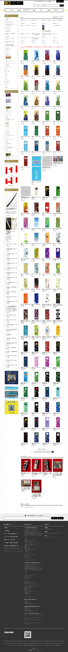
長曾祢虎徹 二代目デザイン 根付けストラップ (12, 302)
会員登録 (50, 1)
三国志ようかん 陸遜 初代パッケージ (58, 91)
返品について (26, 645)
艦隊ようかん (44, 42)
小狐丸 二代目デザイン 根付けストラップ (12, 356)
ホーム (9, 645)
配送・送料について (20, 645)
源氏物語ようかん (56, 23)
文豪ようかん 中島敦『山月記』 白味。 (58, 244)
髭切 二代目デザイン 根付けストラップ (14, 229)
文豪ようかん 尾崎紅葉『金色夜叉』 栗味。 (36, 259)
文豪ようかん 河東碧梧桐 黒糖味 (12, 351)
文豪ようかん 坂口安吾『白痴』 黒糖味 (36, 305)
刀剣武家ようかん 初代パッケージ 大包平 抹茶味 (36, 383)
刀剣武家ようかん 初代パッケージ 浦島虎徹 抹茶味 (26, 383)
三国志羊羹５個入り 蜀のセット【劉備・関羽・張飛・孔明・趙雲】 (47, 167)
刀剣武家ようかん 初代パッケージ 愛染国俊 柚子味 (58, 337)
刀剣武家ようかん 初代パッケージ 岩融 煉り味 (47, 368)
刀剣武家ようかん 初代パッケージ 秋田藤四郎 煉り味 (36, 353)
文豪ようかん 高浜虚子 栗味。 (11, 347)
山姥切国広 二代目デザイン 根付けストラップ (12, 365)
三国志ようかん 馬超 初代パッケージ (36, 76)
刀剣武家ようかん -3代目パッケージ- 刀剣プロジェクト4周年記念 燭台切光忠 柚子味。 (58, 305)
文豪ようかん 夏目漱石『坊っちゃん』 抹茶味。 (47, 229)
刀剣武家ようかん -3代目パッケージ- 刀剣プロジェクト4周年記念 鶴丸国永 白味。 (47, 305)
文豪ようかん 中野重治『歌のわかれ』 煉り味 (58, 214)
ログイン (54, 1)
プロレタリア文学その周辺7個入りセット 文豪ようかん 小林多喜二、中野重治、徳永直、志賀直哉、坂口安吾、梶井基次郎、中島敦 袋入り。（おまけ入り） (36, 495)
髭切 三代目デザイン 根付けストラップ (12, 315)
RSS (57, 645)
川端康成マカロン (9, 334)
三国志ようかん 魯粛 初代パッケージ (36, 107)
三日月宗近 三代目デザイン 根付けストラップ (12, 268)
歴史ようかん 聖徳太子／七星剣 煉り (36, 274)
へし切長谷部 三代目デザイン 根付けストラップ (12, 283)
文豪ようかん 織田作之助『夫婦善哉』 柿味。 (25, 305)
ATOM (59, 645)
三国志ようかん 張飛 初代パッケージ (25, 122)
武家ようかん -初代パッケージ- (26, 37)
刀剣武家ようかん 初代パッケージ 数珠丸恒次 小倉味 (47, 428)
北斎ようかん (44, 40)
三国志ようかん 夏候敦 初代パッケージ (58, 61)
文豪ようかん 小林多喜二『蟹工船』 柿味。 (36, 289)
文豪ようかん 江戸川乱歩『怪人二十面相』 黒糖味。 (25, 259)
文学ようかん (55, 37)
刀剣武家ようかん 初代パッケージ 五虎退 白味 (36, 413)
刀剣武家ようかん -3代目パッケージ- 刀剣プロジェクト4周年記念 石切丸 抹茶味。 (36, 337)
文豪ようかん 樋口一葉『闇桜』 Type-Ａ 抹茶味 (58, 229)
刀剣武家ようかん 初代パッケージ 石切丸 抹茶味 (58, 197)
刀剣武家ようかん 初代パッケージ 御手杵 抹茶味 (26, 398)
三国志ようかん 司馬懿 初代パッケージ (25, 76)
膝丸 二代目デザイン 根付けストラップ (12, 244)
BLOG (41, 10)
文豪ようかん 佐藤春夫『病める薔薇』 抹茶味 (12, 343)
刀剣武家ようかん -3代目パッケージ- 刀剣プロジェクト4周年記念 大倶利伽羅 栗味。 (26, 321)
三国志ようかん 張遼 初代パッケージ (47, 91)
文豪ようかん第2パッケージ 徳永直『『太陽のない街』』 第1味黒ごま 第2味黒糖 (47, 473)
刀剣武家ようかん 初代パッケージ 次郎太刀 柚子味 (36, 428)
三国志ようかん (34, 40)
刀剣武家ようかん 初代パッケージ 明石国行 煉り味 (26, 353)
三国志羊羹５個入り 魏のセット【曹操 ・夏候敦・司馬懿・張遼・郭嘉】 (58, 163)
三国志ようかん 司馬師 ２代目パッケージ (36, 152)
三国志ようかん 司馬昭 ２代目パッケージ (25, 152)
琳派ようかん (55, 40)
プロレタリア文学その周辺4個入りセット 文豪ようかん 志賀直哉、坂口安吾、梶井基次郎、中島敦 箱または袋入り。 (26, 488)
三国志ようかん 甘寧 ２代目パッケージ (58, 137)
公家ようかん (44, 23)
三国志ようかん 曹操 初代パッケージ (47, 61)
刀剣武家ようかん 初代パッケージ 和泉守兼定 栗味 (47, 353)
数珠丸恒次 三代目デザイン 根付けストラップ (12, 273)
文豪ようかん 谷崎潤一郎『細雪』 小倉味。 (26, 229)
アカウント (45, 1)
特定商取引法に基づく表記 (32, 645)
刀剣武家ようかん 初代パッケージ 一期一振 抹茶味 (26, 368)
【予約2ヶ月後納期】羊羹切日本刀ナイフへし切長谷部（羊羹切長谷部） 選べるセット (8, 232)
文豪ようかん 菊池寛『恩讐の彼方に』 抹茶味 (58, 259)
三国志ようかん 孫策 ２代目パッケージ (58, 152)
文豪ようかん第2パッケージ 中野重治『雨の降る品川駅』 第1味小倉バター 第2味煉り (36, 473)
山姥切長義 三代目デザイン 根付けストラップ (12, 278)
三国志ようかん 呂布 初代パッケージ (58, 76)
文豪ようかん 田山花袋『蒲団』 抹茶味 (25, 274)
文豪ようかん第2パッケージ (25, 20)
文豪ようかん (23, 23)
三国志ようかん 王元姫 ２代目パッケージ (36, 182)
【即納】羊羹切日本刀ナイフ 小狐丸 (12, 325)
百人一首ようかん (34, 25)
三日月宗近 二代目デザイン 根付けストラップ (12, 254)
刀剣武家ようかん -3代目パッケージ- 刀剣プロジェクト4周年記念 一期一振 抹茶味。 (26, 337)
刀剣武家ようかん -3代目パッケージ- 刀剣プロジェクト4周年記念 (46, 34)
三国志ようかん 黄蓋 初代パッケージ (36, 122)
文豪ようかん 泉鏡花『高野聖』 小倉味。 (25, 214)
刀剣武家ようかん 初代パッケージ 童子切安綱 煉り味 (47, 444)
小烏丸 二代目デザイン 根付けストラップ (12, 360)
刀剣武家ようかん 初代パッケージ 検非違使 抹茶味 (58, 398)
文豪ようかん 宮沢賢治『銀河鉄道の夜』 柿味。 (36, 229)
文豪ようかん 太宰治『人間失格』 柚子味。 (47, 214)
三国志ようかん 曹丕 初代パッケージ (47, 107)
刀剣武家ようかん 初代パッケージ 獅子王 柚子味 (26, 428)
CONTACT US (56, 10)
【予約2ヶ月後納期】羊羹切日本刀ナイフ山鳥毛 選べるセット (12, 306)
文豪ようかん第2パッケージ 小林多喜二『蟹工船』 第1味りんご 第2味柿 (25, 473)
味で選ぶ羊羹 (34, 23)
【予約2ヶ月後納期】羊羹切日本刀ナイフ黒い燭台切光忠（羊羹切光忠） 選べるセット (11, 209)
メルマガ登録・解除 (39, 1)
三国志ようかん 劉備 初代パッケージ (25, 107)
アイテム (60, 1)
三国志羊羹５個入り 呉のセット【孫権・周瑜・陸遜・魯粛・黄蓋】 (25, 197)
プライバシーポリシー (40, 645)
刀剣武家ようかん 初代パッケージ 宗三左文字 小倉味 (58, 428)
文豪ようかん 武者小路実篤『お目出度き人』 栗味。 (47, 289)
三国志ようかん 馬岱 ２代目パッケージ (47, 122)
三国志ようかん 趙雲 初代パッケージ (25, 91)
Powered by (29, 650)
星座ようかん (23, 42)
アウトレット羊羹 (56, 42)
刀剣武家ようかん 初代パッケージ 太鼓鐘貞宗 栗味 (36, 444)
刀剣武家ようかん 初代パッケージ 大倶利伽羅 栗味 (47, 383)
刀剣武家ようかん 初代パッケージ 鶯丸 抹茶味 (58, 368)
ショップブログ (53, 645)
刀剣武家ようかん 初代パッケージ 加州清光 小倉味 (36, 398)
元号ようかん (23, 40)
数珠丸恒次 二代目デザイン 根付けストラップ (12, 259)
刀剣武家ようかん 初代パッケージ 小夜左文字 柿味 (58, 413)
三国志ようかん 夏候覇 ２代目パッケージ (47, 152)
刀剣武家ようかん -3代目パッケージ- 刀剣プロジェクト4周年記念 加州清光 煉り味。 (36, 321)
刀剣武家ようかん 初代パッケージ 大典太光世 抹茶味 (58, 383)
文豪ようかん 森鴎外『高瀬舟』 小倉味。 (47, 259)
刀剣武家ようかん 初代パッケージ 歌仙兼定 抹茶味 (47, 398)
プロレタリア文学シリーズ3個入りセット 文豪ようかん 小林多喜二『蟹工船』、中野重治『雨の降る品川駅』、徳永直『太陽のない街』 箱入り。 (57, 474)
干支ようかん (34, 42)
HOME (12, 10)
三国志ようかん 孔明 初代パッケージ (36, 61)
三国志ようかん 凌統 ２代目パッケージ (47, 137)
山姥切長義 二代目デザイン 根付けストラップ (12, 263)
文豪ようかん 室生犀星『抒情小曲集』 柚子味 (47, 244)
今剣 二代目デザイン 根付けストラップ (12, 297)
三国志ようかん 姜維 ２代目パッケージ (36, 137)
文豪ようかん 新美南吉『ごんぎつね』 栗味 (36, 244)
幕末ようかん (55, 33)
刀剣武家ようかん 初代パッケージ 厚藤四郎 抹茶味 (58, 353)
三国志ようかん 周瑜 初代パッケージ (36, 91)
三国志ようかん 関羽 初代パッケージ (25, 61)
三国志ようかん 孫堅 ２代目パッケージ (25, 167)
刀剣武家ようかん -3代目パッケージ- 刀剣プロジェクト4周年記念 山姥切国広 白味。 (47, 337)
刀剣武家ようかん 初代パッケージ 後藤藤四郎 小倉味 (47, 413)
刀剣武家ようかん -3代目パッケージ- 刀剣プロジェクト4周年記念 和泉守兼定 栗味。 (47, 321)
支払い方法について (13, 645)
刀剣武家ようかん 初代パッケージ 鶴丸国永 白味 (36, 197)
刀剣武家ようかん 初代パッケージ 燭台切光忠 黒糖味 (47, 197)
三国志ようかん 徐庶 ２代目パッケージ (58, 122)
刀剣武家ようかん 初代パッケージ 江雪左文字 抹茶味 (26, 413)
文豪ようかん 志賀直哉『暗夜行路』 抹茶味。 (57, 289)
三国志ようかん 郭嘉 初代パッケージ (47, 76)
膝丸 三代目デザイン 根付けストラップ (12, 320)
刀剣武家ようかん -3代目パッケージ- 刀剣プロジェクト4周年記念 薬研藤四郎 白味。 (58, 321)
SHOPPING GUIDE (26, 10)
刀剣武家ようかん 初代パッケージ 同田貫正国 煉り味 (58, 444)
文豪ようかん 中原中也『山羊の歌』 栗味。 (36, 214)
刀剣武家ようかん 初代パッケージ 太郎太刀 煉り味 (26, 444)
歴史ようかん (44, 37)
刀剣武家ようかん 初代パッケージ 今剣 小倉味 (36, 368)
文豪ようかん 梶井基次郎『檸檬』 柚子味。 (26, 244)
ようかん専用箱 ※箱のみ (57, 25)
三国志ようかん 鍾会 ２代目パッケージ (25, 137)
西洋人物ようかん (34, 20)
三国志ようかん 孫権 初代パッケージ (58, 107)
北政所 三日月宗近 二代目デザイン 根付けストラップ (12, 249)
